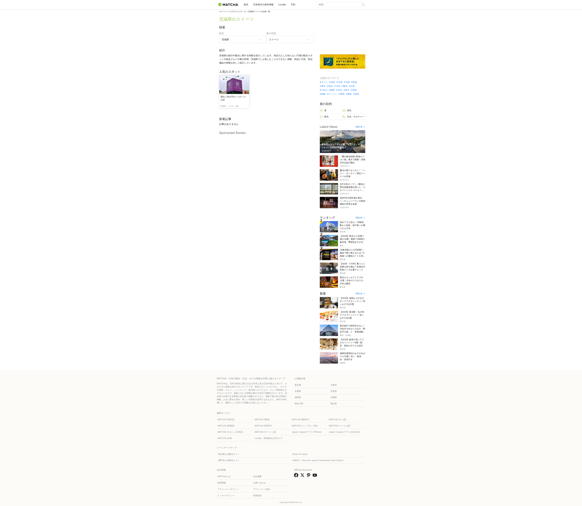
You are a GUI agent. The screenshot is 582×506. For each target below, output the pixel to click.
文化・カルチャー (355, 116)
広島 (353, 86)
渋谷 (340, 90)
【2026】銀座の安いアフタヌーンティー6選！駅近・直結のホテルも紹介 (352, 342)
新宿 (357, 94)
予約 (293, 4)
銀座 (345, 86)
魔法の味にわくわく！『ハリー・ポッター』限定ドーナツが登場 (352, 173)
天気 (338, 86)
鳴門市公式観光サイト (228, 460)
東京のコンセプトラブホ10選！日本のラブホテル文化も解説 (351, 280)
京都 (340, 82)
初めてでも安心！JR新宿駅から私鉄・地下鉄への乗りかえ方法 (352, 225)
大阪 (347, 82)
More (359, 126)
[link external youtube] (315, 476)
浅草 (333, 82)
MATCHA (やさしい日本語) (230, 432)
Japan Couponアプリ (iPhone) (306, 432)
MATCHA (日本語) (226, 419)
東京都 (298, 385)
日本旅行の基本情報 (263, 4)
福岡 (332, 90)
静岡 (342, 94)
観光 (326, 116)
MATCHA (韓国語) (226, 425)
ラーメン (333, 94)
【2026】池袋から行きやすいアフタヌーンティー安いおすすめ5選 (352, 301)
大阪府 (333, 385)
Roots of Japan (300, 454)
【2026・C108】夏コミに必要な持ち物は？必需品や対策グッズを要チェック (352, 266)
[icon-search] (363, 4)
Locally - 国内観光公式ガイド (269, 438)
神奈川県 (299, 403)
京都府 (298, 391)
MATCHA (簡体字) (263, 425)
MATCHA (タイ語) (337, 419)
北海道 (333, 391)
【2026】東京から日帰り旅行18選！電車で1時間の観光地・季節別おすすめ (352, 239)
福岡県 (298, 397)
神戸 (347, 90)
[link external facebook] (296, 476)
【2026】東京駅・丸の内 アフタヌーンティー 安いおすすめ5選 (352, 315)
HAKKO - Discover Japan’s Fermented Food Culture (318, 460)
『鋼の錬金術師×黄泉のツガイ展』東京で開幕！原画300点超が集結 (352, 159)
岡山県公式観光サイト (228, 454)
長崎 (354, 90)
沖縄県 (333, 397)
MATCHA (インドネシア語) (305, 425)
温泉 (355, 82)
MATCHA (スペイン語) (265, 432)
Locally (282, 4)
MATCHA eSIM (224, 438)
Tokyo (324, 90)
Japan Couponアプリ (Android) (344, 432)
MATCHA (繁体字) (300, 419)
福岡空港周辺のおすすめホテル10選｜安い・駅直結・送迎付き (352, 356)
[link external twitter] (303, 476)
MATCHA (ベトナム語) (339, 425)
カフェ (324, 82)
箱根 (323, 94)
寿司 (323, 86)
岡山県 (333, 403)
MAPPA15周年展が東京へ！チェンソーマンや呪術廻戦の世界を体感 (352, 201)
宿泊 (331, 86)
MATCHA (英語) (262, 419)
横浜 (350, 94)
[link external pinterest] (309, 476)
